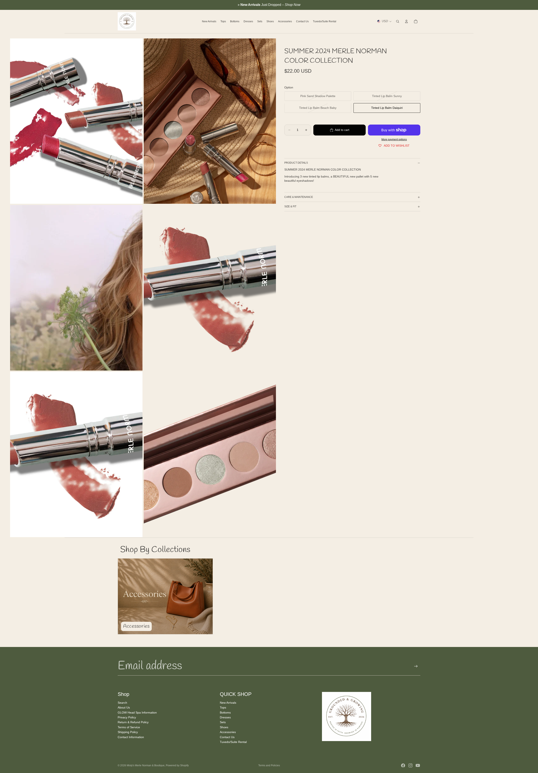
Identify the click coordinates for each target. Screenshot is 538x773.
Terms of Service (129, 727)
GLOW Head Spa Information (137, 712)
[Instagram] (410, 765)
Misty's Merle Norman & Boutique (146, 765)
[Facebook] (403, 765)
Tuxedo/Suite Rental (233, 742)
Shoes (224, 727)
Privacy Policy (127, 717)
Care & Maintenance (298, 197)
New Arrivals (228, 702)
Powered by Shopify (177, 765)
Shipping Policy (128, 732)
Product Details (296, 163)
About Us (124, 707)
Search (122, 702)
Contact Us (227, 737)
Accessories (228, 732)
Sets (223, 722)
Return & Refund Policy (133, 722)
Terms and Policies (269, 765)
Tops (223, 707)
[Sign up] (415, 666)
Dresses (225, 717)
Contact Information (131, 737)
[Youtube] (417, 765)
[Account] (406, 21)
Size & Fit (290, 206)
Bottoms (225, 712)
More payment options (394, 139)
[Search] (397, 21)
